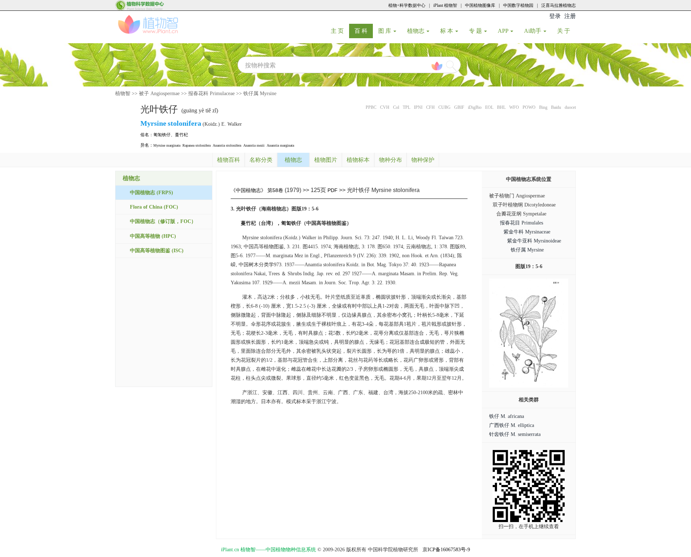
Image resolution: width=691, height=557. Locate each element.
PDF (333, 190)
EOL (489, 107)
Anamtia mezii (254, 145)
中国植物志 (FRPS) (151, 192)
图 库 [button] (385, 31)
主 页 (340, 30)
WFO (514, 107)
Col (396, 107)
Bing (543, 107)
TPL (406, 107)
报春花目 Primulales (521, 223)
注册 (570, 16)
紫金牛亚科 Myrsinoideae (534, 241)
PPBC (371, 107)
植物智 (122, 93)
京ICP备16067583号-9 (446, 549)
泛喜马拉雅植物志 (558, 5)
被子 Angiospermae (159, 93)
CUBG (444, 107)
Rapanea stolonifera (196, 145)
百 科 (363, 30)
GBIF (459, 107)
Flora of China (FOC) (154, 207)
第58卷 (275, 190)
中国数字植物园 (518, 5)
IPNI (418, 107)
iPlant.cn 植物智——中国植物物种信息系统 (268, 549)
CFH (430, 107)
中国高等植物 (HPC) (153, 236)
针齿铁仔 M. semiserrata (515, 434)
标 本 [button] (447, 31)
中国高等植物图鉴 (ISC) (157, 250)
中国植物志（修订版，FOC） (163, 221)
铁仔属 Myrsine (259, 93)
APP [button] (504, 31)
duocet (570, 107)
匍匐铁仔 (162, 134)
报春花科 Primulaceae (211, 93)
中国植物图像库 (480, 5)
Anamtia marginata (280, 145)
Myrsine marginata (166, 145)
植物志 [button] (416, 31)
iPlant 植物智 (445, 5)
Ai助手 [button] (533, 31)
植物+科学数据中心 (406, 5)
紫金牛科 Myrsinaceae (526, 232)
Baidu (556, 107)
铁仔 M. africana (506, 416)
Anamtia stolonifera (227, 145)
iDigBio (475, 107)
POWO (529, 107)
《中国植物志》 (248, 190)
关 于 (566, 30)
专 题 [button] (476, 31)
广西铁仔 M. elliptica (511, 425)
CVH (384, 107)
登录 (555, 16)
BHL (501, 107)
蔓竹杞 (181, 134)
